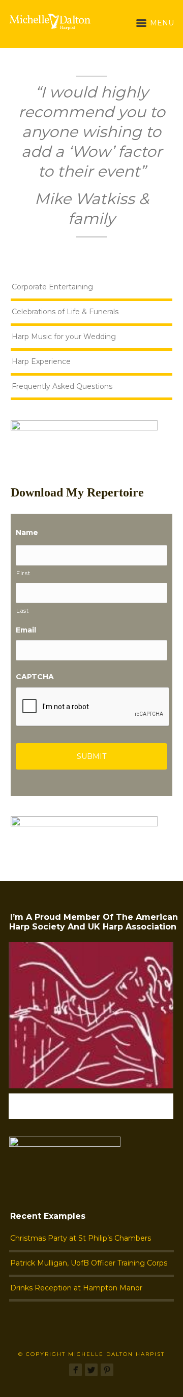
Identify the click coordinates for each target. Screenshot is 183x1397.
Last (22, 610)
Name (27, 532)
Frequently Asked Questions (62, 386)
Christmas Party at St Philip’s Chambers (80, 1238)
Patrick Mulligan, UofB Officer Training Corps (88, 1263)
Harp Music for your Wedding (64, 336)
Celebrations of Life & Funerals (65, 311)
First (23, 573)
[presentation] (93, 707)
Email (26, 630)
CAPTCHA (35, 676)
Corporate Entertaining (52, 286)
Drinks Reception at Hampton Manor (76, 1287)
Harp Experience (41, 361)
